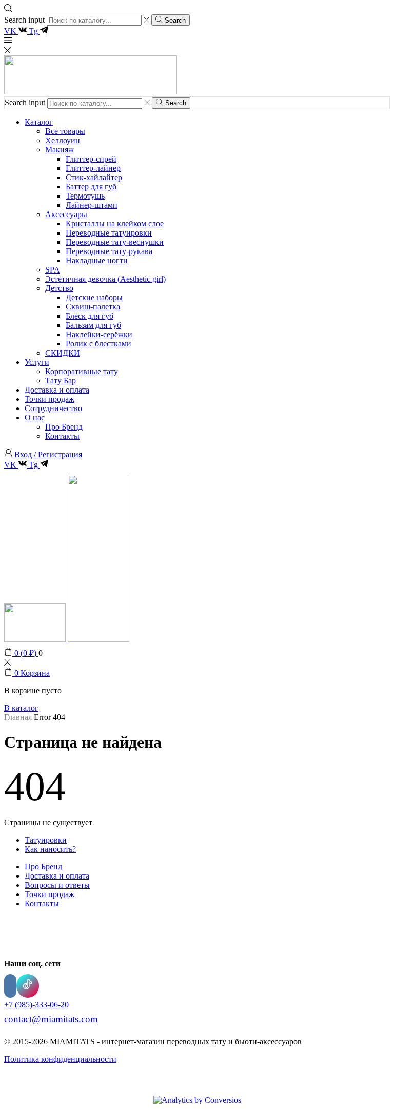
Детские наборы (94, 297)
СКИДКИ (62, 352)
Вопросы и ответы (57, 885)
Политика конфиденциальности (60, 1059)
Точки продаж (49, 399)
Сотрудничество (53, 408)
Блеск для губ (89, 316)
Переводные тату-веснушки (115, 242)
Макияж (59, 149)
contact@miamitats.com (51, 1019)
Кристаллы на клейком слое (115, 223)
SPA (52, 269)
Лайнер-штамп (91, 205)
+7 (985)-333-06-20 (36, 1004)
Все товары (65, 131)
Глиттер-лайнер (93, 168)
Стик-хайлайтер (94, 177)
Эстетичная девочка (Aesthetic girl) (105, 279)
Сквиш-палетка (93, 306)
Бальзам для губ (93, 325)
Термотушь (85, 195)
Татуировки (46, 839)
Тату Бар (60, 380)
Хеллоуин (62, 140)
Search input (24, 19)
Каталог (39, 122)
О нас (35, 417)
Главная (18, 717)
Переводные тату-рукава (109, 251)
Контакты (62, 436)
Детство (59, 288)
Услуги (37, 362)
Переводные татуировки (109, 232)
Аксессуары (66, 214)
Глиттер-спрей (91, 158)
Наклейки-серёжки (99, 334)
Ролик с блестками (98, 343)
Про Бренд (64, 426)
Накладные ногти (97, 260)
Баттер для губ (91, 186)
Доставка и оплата (57, 389)
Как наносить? (50, 849)
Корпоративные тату (81, 371)
